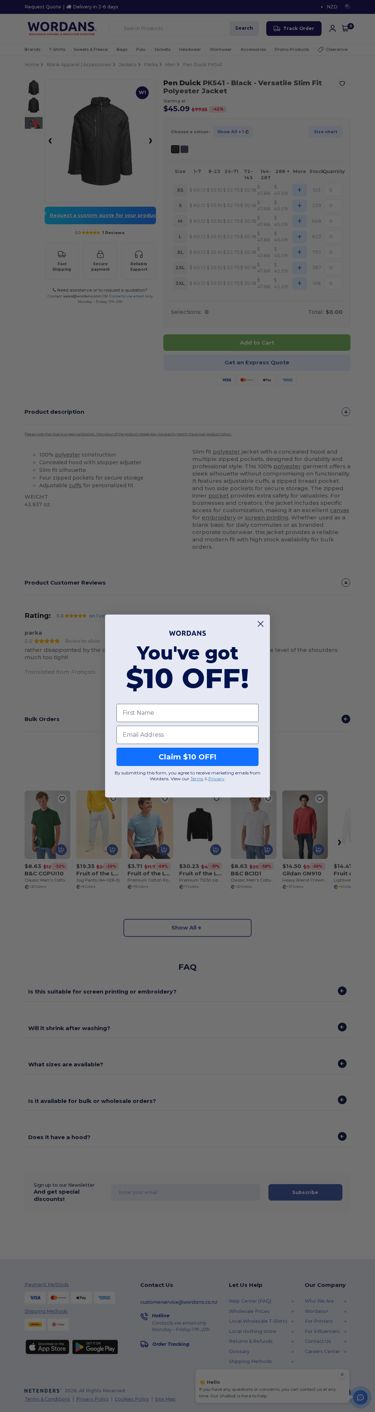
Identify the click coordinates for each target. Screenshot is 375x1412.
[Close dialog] (260, 623)
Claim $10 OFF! (187, 756)
